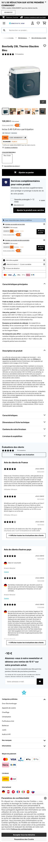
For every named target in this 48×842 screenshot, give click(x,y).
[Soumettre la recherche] (4, 30)
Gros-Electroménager (9, 703)
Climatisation (6, 717)
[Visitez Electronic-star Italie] (23, 791)
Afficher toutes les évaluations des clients (27, 535)
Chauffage (5, 712)
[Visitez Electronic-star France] (18, 791)
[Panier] (44, 23)
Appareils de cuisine (9, 708)
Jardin (4, 730)
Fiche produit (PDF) (7, 125)
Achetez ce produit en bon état (15, 224)
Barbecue (5, 725)
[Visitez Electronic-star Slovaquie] (33, 791)
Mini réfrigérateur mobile (39, 38)
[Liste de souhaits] (38, 23)
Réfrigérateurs (22, 38)
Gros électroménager (7, 38)
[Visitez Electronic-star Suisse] (13, 791)
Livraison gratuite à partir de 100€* (35, 17)
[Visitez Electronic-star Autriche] (8, 791)
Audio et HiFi (6, 734)
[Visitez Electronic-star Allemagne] (3, 791)
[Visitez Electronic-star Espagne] (28, 791)
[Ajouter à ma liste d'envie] (44, 45)
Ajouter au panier (26, 172)
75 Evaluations (19, 54)
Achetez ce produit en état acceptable (17, 240)
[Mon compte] (32, 23)
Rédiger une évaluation (24, 455)
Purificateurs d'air (8, 721)
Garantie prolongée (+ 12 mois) (24, 200)
